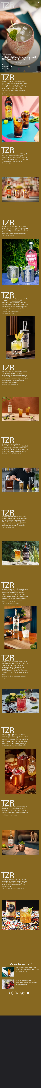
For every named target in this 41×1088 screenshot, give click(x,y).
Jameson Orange (7, 157)
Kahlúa (15, 83)
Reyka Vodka (6, 808)
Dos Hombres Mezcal (8, 373)
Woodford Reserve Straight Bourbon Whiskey (15, 447)
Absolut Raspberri (7, 230)
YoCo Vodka (15, 301)
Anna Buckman (8, 66)
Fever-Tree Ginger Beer (17, 379)
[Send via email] (28, 993)
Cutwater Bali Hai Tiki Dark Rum (17, 518)
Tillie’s (4, 663)
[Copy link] (22, 993)
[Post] (17, 993)
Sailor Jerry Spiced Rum (12, 881)
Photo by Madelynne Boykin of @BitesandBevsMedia (11, 312)
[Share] (11, 993)
